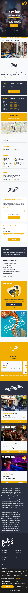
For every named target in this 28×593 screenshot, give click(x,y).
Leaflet (13, 132)
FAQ (16, 557)
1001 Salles (4, 553)
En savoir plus (18, 578)
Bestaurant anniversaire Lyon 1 (9, 264)
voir (7, 421)
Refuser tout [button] (20, 586)
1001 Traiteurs (5, 557)
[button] (3, 50)
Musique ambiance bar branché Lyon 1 (11, 271)
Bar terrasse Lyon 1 (7, 275)
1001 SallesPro (5, 555)
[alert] (14, 581)
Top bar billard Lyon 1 (7, 273)
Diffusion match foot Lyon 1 (9, 269)
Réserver (14, 218)
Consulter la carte (14, 92)
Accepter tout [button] (7, 586)
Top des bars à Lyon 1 (7, 267)
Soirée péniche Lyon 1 (7, 277)
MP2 (3, 564)
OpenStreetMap (19, 132)
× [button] (26, 570)
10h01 (3, 562)
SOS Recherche (14, 305)
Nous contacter (18, 555)
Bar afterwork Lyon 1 (7, 266)
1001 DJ (3, 560)
